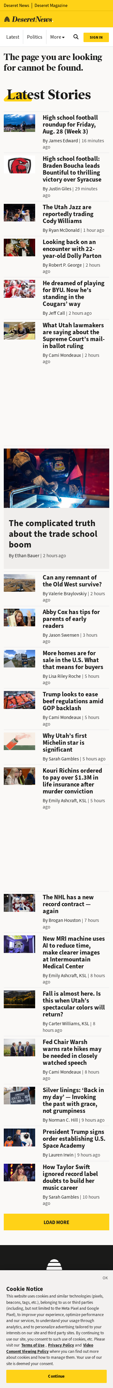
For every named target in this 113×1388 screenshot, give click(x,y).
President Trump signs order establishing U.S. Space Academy (74, 1139)
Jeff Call (57, 313)
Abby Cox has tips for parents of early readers (71, 619)
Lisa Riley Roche (65, 676)
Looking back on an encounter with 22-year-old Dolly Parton (72, 249)
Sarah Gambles (64, 759)
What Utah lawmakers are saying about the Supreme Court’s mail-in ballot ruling (74, 335)
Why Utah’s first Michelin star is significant (65, 743)
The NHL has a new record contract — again (68, 904)
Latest (12, 37)
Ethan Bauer (27, 555)
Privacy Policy (61, 1345)
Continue (56, 1376)
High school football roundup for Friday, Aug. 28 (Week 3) (70, 124)
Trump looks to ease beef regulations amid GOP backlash (73, 701)
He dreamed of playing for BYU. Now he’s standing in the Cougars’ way (74, 293)
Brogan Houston (65, 920)
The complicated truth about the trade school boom (53, 533)
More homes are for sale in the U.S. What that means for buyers (73, 660)
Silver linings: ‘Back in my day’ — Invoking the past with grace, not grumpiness (73, 1100)
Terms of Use (33, 1345)
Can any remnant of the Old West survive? (72, 581)
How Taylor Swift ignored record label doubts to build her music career (70, 1177)
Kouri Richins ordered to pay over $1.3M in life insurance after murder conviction (72, 781)
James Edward (63, 141)
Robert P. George (65, 265)
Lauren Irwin (61, 1155)
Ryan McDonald (64, 230)
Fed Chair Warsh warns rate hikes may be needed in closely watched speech (72, 1052)
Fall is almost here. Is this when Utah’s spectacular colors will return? (74, 1004)
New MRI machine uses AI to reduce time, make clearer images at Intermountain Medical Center (74, 952)
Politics (34, 37)
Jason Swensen (64, 635)
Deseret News (16, 5)
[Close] (105, 1279)
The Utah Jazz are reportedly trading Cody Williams (68, 214)
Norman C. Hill (63, 1120)
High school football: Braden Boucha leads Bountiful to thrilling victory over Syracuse (72, 169)
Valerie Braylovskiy (68, 594)
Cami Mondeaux (65, 355)
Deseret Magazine (51, 5)
